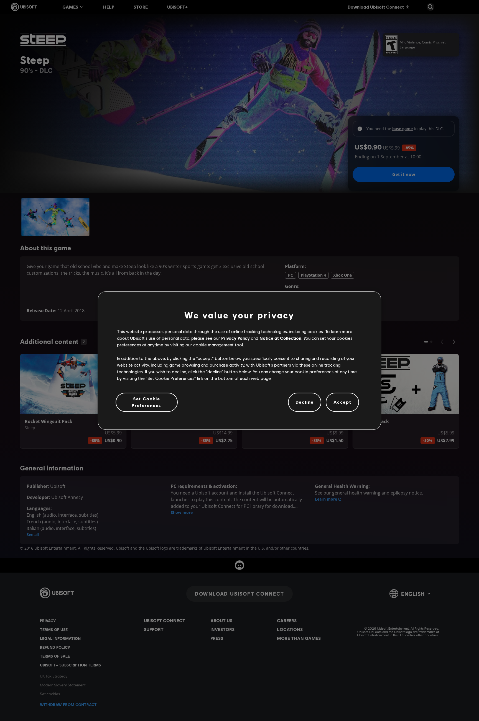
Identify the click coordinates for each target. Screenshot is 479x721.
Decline (304, 402)
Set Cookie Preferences (146, 402)
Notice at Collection (280, 338)
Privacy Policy (235, 338)
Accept (342, 402)
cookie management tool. (218, 344)
